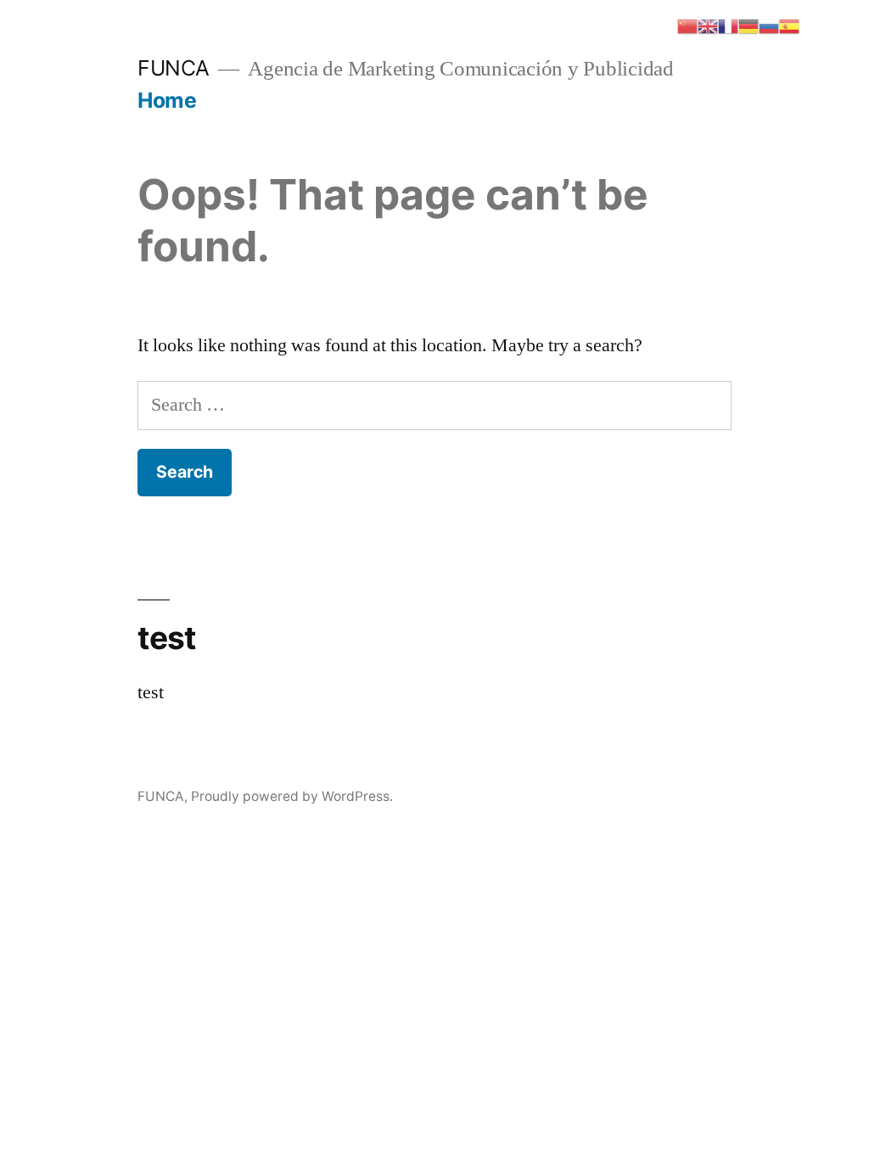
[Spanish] (789, 24)
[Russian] (769, 24)
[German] (748, 24)
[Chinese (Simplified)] (687, 24)
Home (166, 100)
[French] (728, 24)
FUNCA (173, 68)
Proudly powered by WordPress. (292, 796)
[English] (708, 24)
